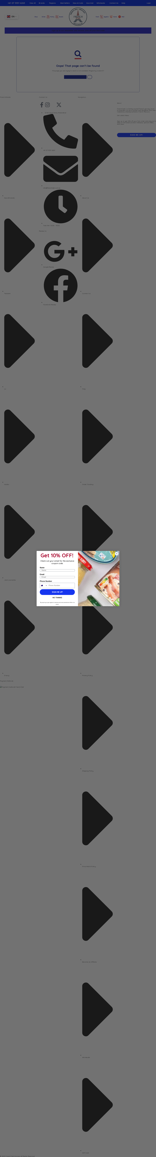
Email (42, 574)
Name (42, 568)
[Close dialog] (117, 553)
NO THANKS (57, 598)
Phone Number (46, 581)
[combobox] (44, 585)
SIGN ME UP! (57, 592)
